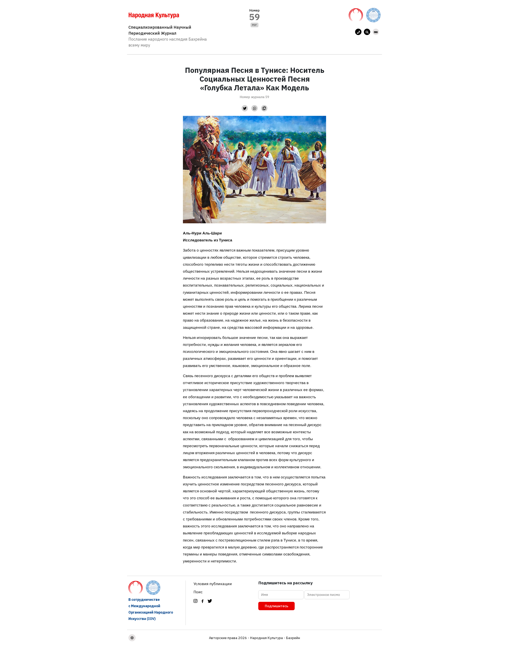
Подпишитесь (276, 606)
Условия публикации (212, 583)
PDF (254, 25)
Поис (198, 591)
